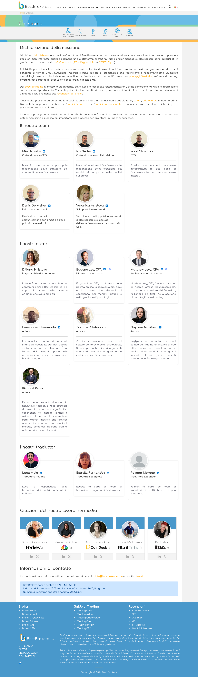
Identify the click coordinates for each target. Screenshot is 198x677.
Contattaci (27, 656)
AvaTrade (137, 618)
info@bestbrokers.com (109, 576)
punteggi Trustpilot (140, 76)
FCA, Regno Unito (84, 62)
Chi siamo (158, 8)
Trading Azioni (85, 614)
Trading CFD (84, 628)
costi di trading (34, 86)
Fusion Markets (140, 610)
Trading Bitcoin (85, 625)
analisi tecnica (76, 104)
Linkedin (140, 576)
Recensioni (140, 8)
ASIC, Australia (64, 62)
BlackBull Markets (142, 628)
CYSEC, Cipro (106, 62)
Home (21, 13)
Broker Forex (87, 8)
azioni (137, 100)
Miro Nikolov (41, 55)
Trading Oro (84, 621)
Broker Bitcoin (30, 621)
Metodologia (28, 653)
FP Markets (138, 625)
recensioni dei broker (69, 93)
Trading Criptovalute (88, 618)
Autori (23, 649)
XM (134, 614)
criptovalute (150, 100)
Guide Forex (65, 8)
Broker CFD (28, 628)
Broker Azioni (29, 614)
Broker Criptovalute (114, 8)
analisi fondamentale (108, 104)
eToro (135, 621)
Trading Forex (84, 610)
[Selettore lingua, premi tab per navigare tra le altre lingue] (175, 7)
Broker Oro (28, 625)
